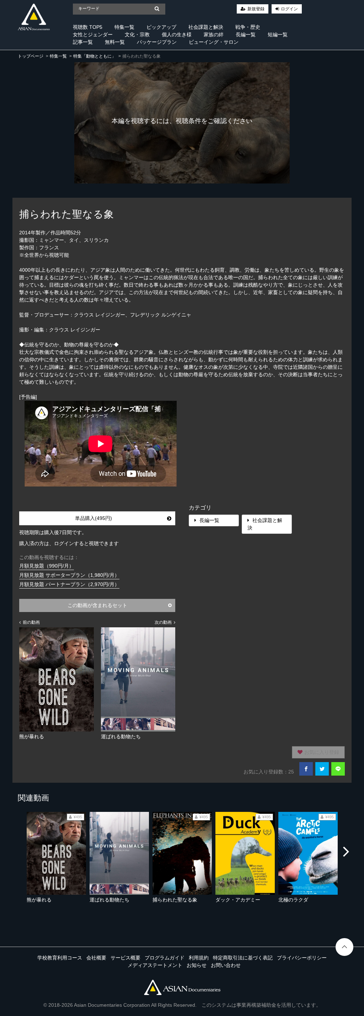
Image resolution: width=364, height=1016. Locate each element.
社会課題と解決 (205, 27)
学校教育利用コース (59, 958)
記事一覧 (83, 42)
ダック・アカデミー (237, 900)
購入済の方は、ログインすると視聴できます (69, 543)
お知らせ (197, 965)
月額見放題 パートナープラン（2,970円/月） (69, 584)
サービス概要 (125, 958)
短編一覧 (278, 34)
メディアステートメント (155, 965)
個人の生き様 (177, 34)
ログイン (289, 8)
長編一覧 (246, 34)
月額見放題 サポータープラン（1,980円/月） (69, 575)
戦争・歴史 (247, 27)
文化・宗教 (137, 34)
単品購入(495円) (93, 518)
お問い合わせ (226, 965)
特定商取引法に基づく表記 (243, 958)
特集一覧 (124, 27)
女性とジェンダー (93, 34)
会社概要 (96, 958)
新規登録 (255, 8)
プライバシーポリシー (302, 958)
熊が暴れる (39, 900)
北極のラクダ (293, 900)
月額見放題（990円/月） (46, 566)
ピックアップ (161, 27)
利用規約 (199, 958)
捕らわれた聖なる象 (174, 900)
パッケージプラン (157, 42)
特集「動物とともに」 (94, 56)
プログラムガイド (164, 958)
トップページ (30, 56)
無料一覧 (115, 42)
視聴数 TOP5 (87, 27)
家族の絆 (214, 34)
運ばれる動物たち (109, 900)
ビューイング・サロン (214, 42)
